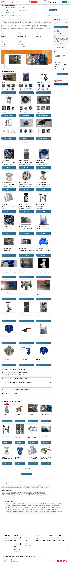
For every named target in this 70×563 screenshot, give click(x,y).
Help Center (5, 537)
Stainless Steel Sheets (16, 509)
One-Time (58, 64)
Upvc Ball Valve (46, 513)
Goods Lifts (8, 513)
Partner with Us (16, 547)
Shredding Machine (9, 507)
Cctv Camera (27, 511)
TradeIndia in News (17, 542)
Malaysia (17, 556)
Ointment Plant (54, 509)
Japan (4, 556)
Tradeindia (2, 5)
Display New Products (39, 537)
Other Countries (38, 556)
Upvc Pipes (40, 513)
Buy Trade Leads (39, 538)
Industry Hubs (60, 538)
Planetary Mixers (9, 511)
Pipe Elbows (52, 513)
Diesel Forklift (34, 507)
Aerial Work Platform (41, 507)
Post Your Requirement (51, 537)
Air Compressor (47, 511)
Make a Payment (17, 549)
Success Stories (16, 538)
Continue (62, 74)
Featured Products (61, 542)
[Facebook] (58, 560)
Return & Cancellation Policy (7, 540)
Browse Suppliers (50, 538)
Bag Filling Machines (34, 509)
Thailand (13, 556)
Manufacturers (60, 537)
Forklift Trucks (14, 503)
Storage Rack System (50, 507)
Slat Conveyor (48, 509)
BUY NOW (8, 167)
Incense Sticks (53, 511)
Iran (34, 556)
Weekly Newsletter (17, 551)
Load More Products (26, 468)
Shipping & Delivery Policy (7, 542)
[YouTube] (66, 560)
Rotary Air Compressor (37, 505)
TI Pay (26, 540)
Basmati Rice (30, 503)
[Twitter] (63, 560)
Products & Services (12, 15)
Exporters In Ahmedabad (58, 43)
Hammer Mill (16, 507)
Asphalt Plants (41, 509)
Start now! (61, 83)
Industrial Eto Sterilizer (46, 505)
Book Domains (27, 538)
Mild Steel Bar (8, 509)
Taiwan (9, 556)
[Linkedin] (60, 560)
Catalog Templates (28, 545)
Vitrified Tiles (14, 513)
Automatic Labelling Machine (25, 507)
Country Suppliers (61, 540)
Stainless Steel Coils (20, 513)
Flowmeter (29, 505)
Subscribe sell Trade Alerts (51, 540)
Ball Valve (32, 511)
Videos (59, 543)
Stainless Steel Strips (25, 509)
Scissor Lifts (8, 505)
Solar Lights (60, 511)
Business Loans (27, 543)
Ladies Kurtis (15, 511)
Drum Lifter (54, 503)
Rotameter (24, 505)
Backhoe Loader (37, 503)
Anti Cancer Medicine (39, 511)
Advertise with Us (28, 537)
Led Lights (21, 511)
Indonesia (21, 556)
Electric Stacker (60, 503)
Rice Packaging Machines (56, 505)
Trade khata (27, 542)
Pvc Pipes (27, 513)
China (7, 556)
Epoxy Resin (58, 507)
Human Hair (8, 503)
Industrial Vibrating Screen (16, 505)
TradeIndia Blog (16, 540)
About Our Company (17, 537)
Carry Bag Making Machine (46, 503)
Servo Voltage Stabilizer (22, 503)
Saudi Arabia (28, 556)
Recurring (64, 64)
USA (32, 556)
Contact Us (16, 546)
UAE (24, 556)
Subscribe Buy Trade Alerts (40, 540)
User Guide (5, 538)
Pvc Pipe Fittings (34, 513)
